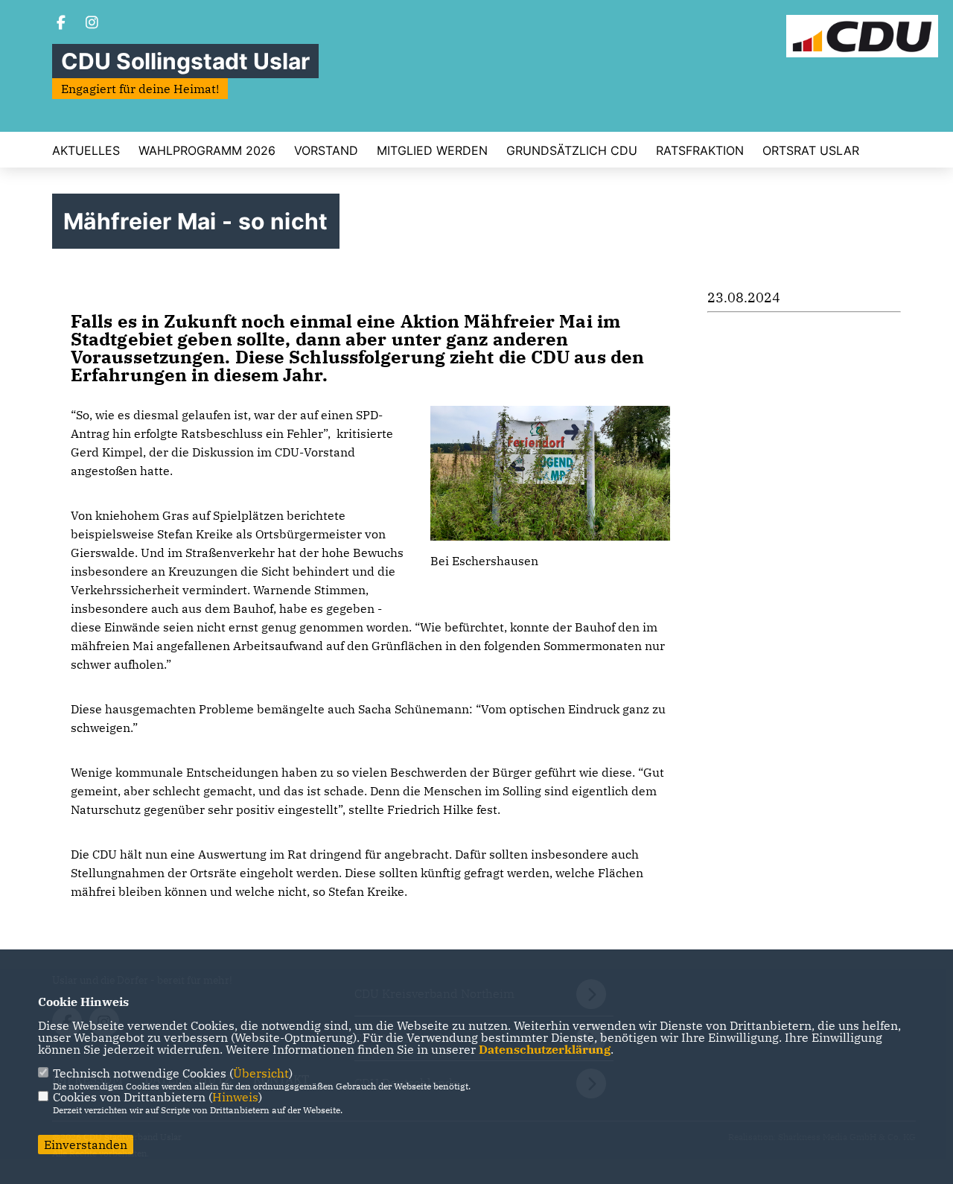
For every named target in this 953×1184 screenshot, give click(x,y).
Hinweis (235, 1096)
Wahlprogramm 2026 (206, 150)
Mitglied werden (432, 150)
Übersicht (261, 1073)
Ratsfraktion (700, 150)
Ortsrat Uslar (810, 150)
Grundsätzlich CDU (571, 150)
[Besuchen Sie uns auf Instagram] (92, 24)
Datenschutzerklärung (545, 1049)
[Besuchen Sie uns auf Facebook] (61, 24)
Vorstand (326, 150)
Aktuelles (86, 150)
